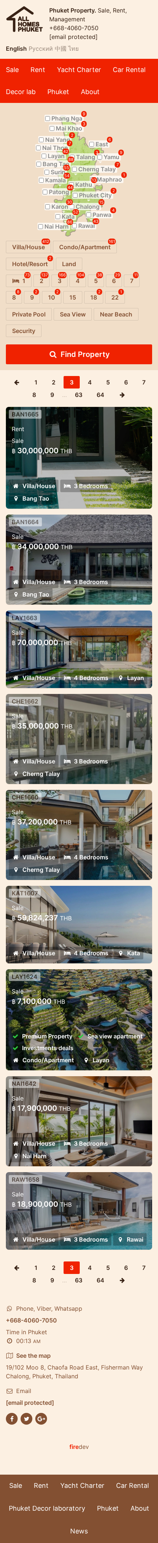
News (79, 1531)
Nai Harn (34, 1156)
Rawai (135, 1239)
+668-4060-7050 (73, 28)
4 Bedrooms (91, 677)
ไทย (73, 48)
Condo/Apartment (48, 1060)
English (16, 48)
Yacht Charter (79, 70)
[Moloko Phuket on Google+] (41, 1418)
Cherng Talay (41, 773)
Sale (12, 70)
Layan (135, 677)
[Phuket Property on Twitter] (26, 1418)
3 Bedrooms (91, 486)
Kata (133, 953)
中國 (61, 48)
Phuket (58, 92)
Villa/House (38, 486)
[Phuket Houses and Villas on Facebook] (12, 1418)
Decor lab (21, 92)
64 (100, 394)
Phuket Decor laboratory (47, 1508)
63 (78, 394)
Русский (41, 48)
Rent (37, 70)
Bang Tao (35, 498)
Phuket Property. (73, 10)
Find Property (85, 354)
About (90, 92)
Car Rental (129, 70)
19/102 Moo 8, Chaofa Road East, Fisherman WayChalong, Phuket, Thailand (74, 1366)
